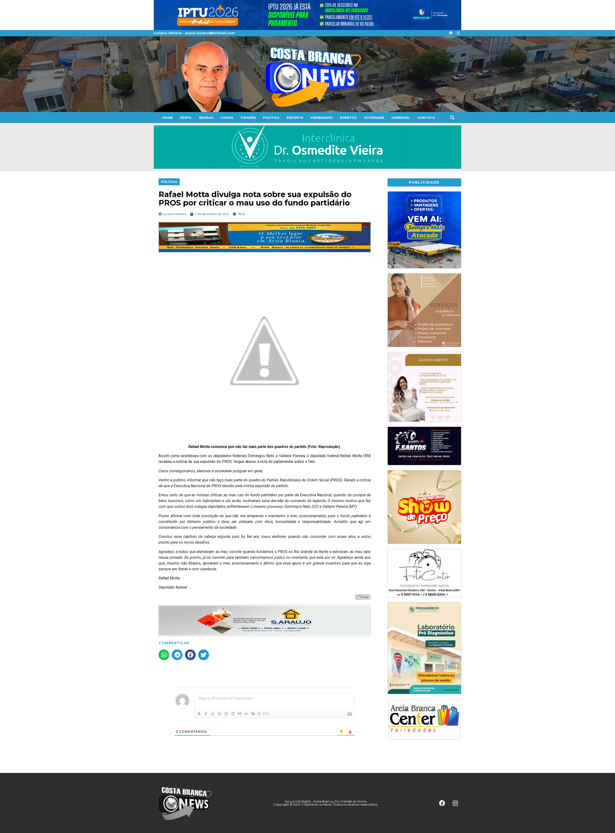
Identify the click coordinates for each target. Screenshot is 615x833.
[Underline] (212, 714)
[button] (452, 117)
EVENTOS (348, 117)
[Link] (253, 714)
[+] (266, 713)
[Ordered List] (226, 714)
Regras (206, 117)
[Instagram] (458, 33)
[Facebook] (451, 33)
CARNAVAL (400, 117)
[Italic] (206, 714)
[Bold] (199, 714)
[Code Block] (246, 714)
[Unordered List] (232, 714)
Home (167, 117)
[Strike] (219, 714)
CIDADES (248, 117)
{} (259, 713)
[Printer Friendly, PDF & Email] (363, 597)
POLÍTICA (271, 117)
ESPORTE (295, 117)
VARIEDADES (321, 117)
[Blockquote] (239, 714)
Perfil (186, 117)
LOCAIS (227, 117)
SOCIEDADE (374, 117)
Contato (426, 117)
